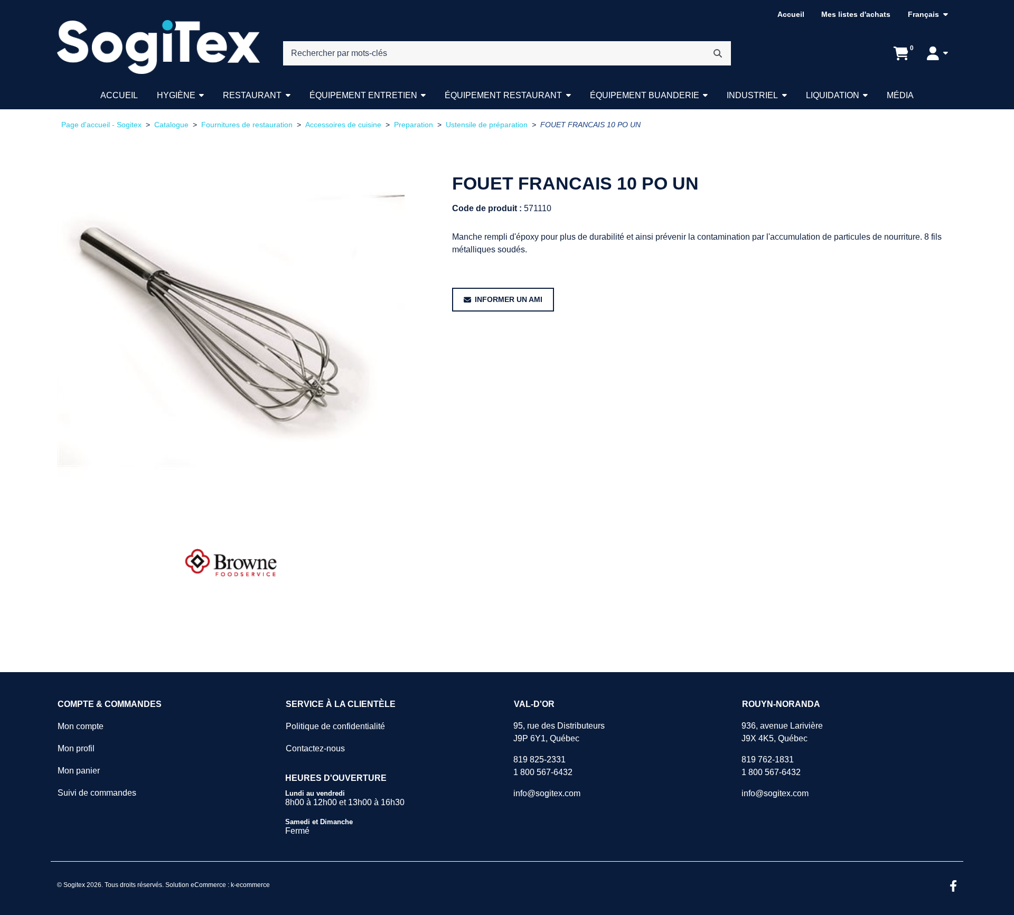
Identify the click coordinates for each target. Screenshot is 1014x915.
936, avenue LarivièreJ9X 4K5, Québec (782, 732)
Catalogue (171, 125)
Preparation (413, 125)
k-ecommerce (250, 885)
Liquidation (832, 95)
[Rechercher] (717, 53)
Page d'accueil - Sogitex (101, 125)
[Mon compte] (937, 53)
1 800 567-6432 (542, 772)
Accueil (790, 14)
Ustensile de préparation (487, 125)
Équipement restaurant (503, 95)
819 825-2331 (539, 759)
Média (900, 95)
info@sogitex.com (546, 793)
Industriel (752, 95)
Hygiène (176, 95)
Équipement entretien (363, 95)
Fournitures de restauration (247, 125)
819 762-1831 (767, 759)
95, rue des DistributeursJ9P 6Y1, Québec (559, 732)
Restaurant (252, 95)
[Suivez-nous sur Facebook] (953, 887)
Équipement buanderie (644, 95)
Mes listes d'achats (855, 14)
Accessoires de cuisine (343, 125)
